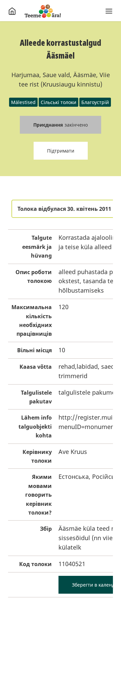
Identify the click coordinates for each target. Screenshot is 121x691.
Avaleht (42, 11)
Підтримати (60, 150)
